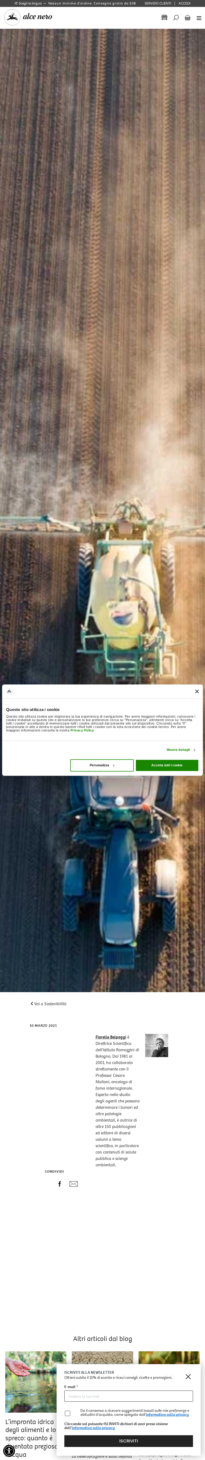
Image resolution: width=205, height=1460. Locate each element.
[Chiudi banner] (197, 691)
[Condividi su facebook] (59, 1185)
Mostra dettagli (178, 750)
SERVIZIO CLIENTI (158, 3)
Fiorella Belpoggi (111, 1037)
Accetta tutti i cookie (167, 765)
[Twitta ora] (47, 1185)
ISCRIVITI (128, 1441)
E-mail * (71, 1387)
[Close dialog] (188, 1377)
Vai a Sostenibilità (50, 1004)
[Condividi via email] (73, 1185)
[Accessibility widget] (9, 1451)
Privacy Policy (82, 731)
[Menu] (198, 17)
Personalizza (99, 765)
